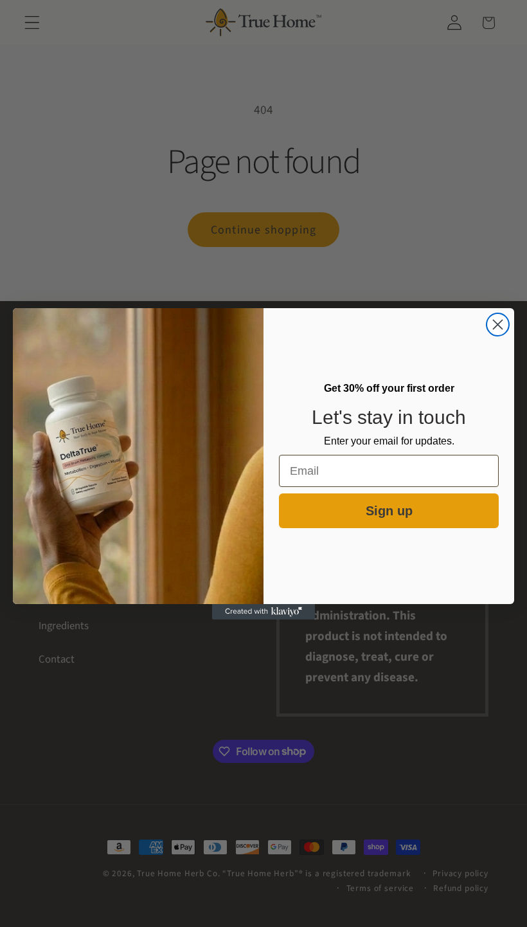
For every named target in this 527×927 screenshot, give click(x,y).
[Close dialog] (498, 324)
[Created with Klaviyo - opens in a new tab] (263, 612)
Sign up (389, 511)
